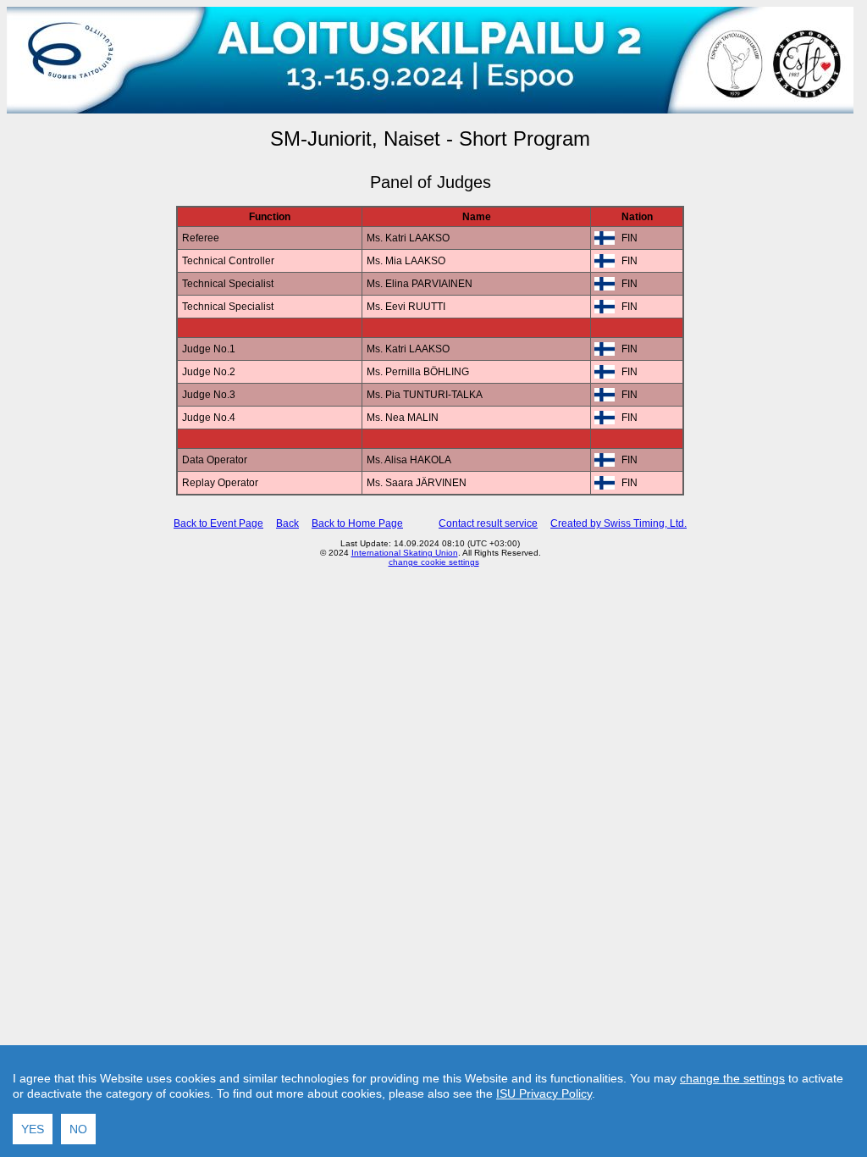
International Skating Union (404, 552)
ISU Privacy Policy (544, 1093)
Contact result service (488, 523)
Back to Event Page (218, 523)
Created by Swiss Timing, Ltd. (618, 523)
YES (32, 1129)
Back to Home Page (357, 523)
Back (287, 523)
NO (78, 1129)
